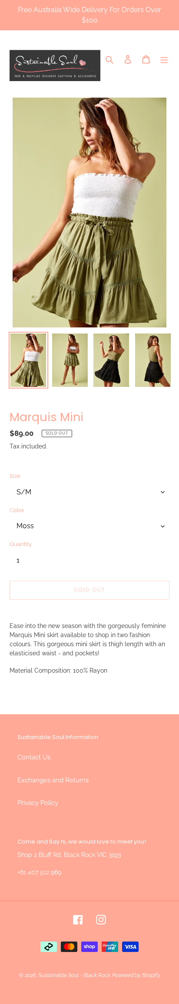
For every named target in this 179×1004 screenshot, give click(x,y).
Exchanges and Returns (53, 780)
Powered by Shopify (136, 975)
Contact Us (33, 757)
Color (17, 510)
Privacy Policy (37, 803)
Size (15, 476)
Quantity (21, 544)
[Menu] (164, 59)
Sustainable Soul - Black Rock (74, 975)
